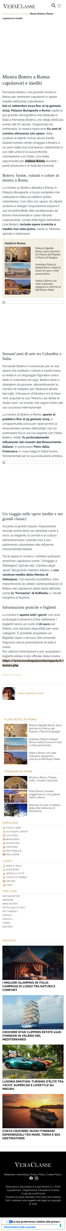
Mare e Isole (14, 865)
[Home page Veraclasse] (19, 5)
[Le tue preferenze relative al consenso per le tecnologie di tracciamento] (60, 1225)
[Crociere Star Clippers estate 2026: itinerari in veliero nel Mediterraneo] (33, 1012)
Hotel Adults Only (13, 907)
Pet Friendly (10, 911)
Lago (9, 885)
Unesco (7, 915)
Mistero (7, 926)
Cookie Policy (54, 1174)
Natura (10, 881)
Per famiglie (14, 850)
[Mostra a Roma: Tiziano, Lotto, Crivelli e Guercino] (15, 782)
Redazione (9, 1174)
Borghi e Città (15, 873)
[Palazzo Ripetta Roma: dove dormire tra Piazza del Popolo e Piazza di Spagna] (18, 254)
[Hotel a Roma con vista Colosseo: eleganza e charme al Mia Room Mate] (18, 287)
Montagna (12, 869)
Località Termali (16, 877)
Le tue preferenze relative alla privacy (36, 1221)
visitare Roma (35, 161)
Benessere (12, 839)
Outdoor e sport (17, 831)
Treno (6, 923)
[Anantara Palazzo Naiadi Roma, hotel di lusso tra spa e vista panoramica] (18, 270)
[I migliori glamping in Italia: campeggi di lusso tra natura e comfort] (33, 963)
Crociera (12, 847)
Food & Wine (13, 828)
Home (5, 13)
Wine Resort (10, 903)
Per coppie (13, 854)
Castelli (7, 919)
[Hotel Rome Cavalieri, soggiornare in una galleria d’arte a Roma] (15, 796)
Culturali (12, 835)
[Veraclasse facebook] (30, 1178)
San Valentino (11, 896)
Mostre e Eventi (19, 13)
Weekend (7, 900)
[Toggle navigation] (59, 6)
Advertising (23, 1174)
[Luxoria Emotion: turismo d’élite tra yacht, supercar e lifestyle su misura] (33, 1062)
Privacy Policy (37, 1174)
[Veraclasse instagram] (35, 1178)
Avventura (12, 843)
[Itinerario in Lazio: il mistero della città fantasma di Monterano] (15, 810)
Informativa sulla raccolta (19, 1227)
